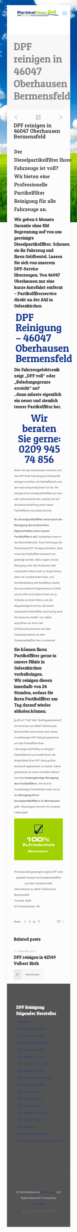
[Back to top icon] (38, 1181)
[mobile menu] (64, 13)
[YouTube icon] (36, 1211)
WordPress (38, 1203)
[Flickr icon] (40, 1211)
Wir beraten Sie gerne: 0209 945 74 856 (39, 438)
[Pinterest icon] (45, 1211)
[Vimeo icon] (32, 1211)
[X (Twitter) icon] (27, 1211)
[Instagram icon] (49, 1211)
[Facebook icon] (23, 1211)
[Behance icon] (53, 1211)
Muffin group (48, 1192)
